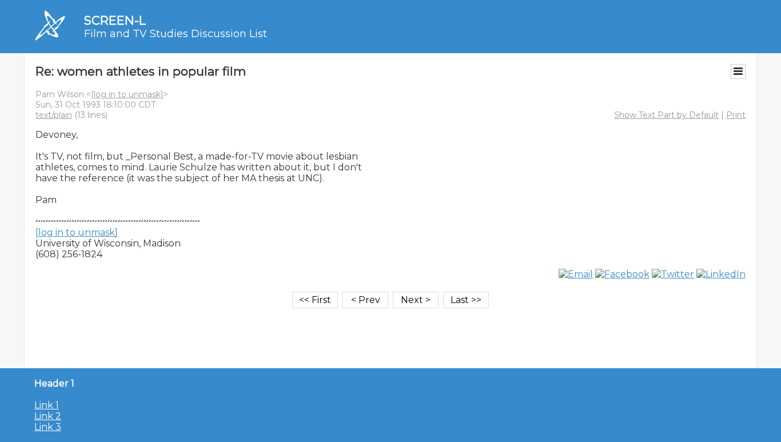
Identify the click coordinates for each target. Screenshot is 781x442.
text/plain (53, 115)
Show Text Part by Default (666, 115)
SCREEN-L (115, 20)
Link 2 (47, 416)
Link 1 (46, 405)
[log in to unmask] (127, 94)
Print (736, 115)
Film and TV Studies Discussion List (175, 33)
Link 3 (47, 426)
